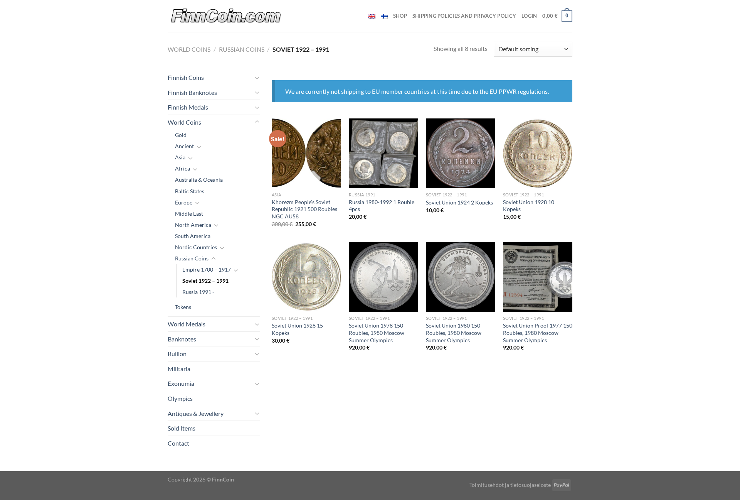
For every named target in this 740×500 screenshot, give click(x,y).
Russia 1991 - (198, 292)
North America (193, 224)
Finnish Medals (188, 107)
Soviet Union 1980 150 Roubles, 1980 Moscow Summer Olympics (453, 332)
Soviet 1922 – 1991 (205, 280)
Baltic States (189, 191)
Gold (181, 135)
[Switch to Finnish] (384, 16)
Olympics (180, 398)
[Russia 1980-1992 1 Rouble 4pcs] (383, 153)
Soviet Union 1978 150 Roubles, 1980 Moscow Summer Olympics (376, 332)
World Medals (186, 324)
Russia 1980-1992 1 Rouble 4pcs (381, 206)
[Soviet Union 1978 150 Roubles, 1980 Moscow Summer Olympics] (383, 277)
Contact (178, 443)
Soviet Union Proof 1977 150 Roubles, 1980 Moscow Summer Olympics (537, 332)
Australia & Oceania (199, 179)
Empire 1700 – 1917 (206, 269)
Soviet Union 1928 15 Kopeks (297, 329)
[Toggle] (257, 77)
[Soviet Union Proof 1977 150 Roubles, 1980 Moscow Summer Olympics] (537, 277)
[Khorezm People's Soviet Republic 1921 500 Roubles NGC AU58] (306, 153)
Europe (183, 202)
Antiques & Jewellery (196, 413)
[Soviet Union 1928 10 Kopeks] (537, 153)
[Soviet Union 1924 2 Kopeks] (460, 153)
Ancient (184, 146)
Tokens (183, 307)
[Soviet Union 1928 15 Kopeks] (306, 277)
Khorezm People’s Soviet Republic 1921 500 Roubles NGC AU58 (304, 209)
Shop (400, 16)
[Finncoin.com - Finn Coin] (226, 16)
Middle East (189, 213)
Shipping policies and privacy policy (464, 16)
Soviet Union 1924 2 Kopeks (459, 202)
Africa (182, 168)
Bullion (177, 353)
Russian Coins (241, 49)
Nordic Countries (196, 247)
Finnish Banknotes (192, 92)
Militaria (179, 368)
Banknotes (182, 339)
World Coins (189, 49)
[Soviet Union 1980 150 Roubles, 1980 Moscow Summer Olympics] (460, 277)
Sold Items (181, 428)
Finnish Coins (186, 77)
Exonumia (181, 383)
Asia (180, 157)
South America (192, 236)
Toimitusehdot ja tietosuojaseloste (510, 484)
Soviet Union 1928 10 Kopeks (528, 206)
